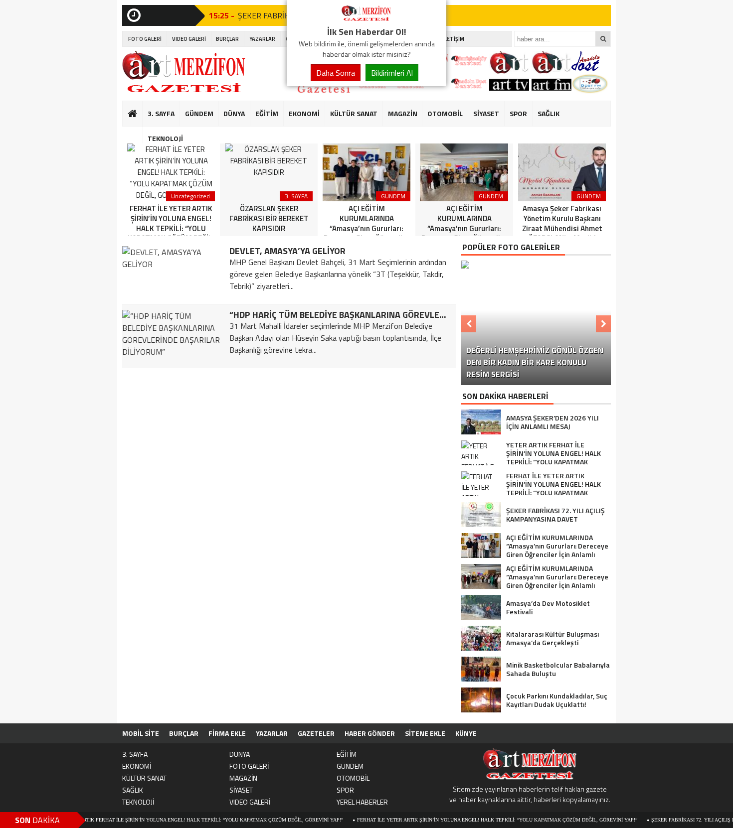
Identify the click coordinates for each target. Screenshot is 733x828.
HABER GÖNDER (370, 733)
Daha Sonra (335, 73)
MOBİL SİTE (140, 733)
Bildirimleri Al (392, 73)
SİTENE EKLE (425, 733)
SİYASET (486, 113)
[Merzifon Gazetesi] (366, 19)
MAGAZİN (402, 113)
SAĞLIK (548, 113)
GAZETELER (316, 733)
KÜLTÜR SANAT (353, 113)
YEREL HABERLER (362, 802)
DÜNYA (234, 113)
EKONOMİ (304, 113)
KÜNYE (466, 733)
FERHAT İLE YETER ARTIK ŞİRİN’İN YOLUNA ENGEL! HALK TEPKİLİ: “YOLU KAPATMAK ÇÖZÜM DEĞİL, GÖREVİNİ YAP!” (477, 820)
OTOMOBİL (445, 113)
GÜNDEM (199, 113)
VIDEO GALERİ (189, 39)
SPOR (518, 113)
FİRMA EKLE (227, 733)
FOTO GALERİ (145, 39)
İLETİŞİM (453, 39)
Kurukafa (137, 132)
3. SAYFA (161, 113)
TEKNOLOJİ (165, 138)
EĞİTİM (266, 113)
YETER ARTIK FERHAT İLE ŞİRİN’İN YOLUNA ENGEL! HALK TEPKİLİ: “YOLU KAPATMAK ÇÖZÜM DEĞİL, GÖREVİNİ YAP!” (182, 820)
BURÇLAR (227, 39)
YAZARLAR (262, 39)
